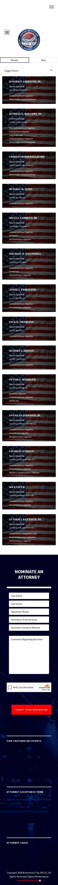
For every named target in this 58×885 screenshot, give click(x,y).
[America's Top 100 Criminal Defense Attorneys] (29, 40)
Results (14, 60)
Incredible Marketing (27, 880)
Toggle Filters (11, 70)
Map (43, 60)
